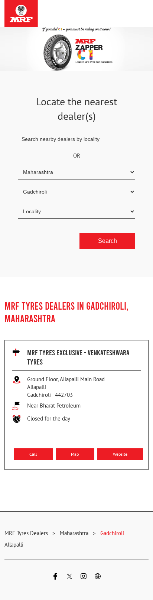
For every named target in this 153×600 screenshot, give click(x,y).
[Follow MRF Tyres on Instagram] (83, 577)
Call (33, 453)
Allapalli (13, 544)
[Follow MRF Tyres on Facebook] (55, 577)
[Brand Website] (98, 577)
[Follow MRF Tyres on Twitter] (69, 577)
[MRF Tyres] (21, 13)
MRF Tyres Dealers (26, 533)
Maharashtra (74, 533)
